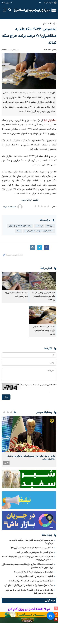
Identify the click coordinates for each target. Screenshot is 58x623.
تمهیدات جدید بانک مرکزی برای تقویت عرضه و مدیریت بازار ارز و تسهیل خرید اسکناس (27, 566)
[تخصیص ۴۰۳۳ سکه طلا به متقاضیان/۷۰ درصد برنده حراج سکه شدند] (29, 71)
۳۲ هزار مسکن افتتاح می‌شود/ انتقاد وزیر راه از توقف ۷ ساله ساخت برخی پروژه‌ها (27, 558)
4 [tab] (4, 412)
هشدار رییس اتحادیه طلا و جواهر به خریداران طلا (32, 548)
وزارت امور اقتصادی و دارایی (19, 225)
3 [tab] (8, 412)
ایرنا (32, 10)
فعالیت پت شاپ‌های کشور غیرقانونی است (34, 576)
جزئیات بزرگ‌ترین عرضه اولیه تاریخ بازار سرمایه (33, 572)
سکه (18, 231)
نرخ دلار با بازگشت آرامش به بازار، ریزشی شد (16, 294)
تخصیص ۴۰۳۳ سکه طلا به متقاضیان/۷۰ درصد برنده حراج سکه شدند (29, 36)
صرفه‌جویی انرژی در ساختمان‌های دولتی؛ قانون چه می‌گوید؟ (31, 541)
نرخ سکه (39, 225)
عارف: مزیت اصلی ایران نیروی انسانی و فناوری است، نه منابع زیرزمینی (31, 457)
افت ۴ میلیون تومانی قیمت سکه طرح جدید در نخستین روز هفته (43, 296)
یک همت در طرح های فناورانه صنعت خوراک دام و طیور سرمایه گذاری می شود (29, 591)
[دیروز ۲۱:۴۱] (29, 434)
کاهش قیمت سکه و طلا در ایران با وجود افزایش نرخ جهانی (44, 330)
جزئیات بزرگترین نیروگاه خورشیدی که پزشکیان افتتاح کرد (28, 585)
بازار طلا (50, 225)
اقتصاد (35, 200)
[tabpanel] (29, 441)
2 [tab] (11, 412)
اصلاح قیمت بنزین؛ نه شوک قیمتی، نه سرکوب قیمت (31, 581)
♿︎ (50, 615)
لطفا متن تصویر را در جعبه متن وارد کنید (38, 384)
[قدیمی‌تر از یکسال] (42, 281)
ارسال (6, 397)
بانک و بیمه (26, 200)
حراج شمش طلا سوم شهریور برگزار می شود (35, 552)
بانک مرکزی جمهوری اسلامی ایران (38, 231)
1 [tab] (15, 412)
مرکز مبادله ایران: (49, 23)
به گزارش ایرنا (50, 120)
